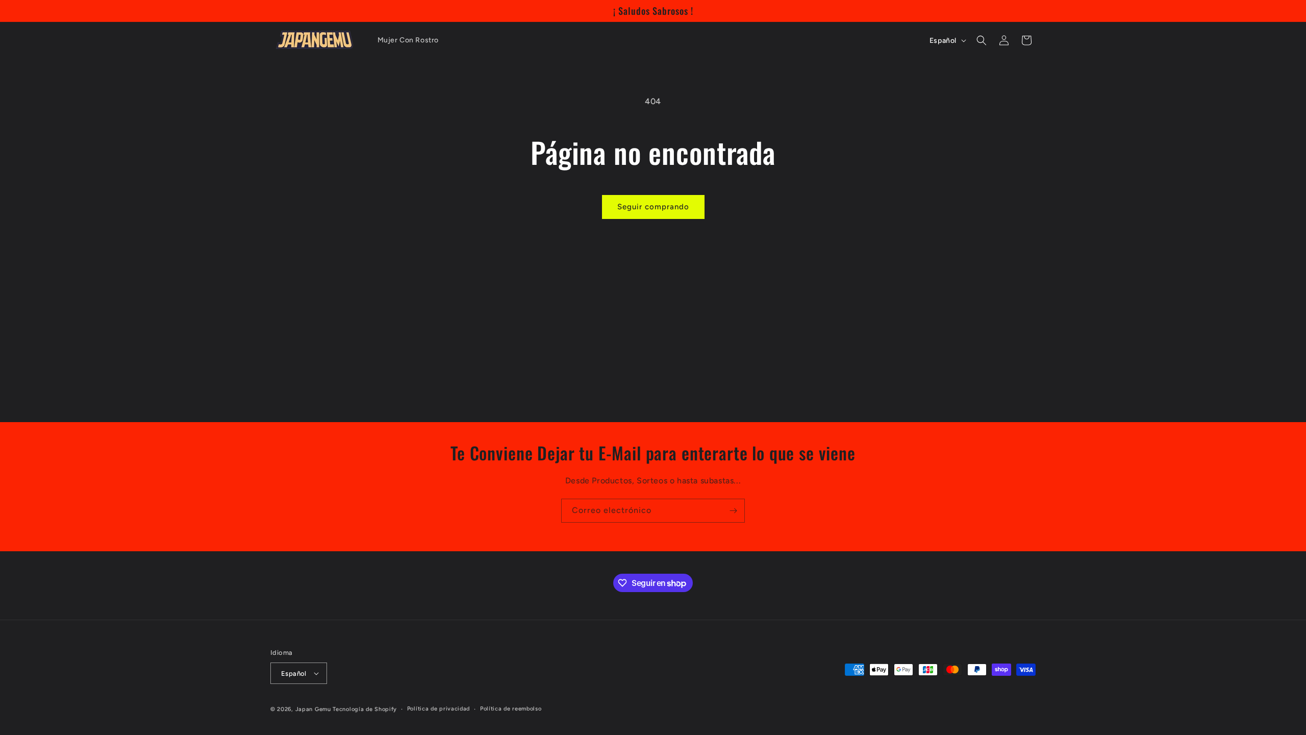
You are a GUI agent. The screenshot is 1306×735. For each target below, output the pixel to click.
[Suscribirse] (733, 511)
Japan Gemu (313, 709)
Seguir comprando (653, 206)
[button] (981, 40)
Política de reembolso (511, 708)
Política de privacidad (438, 708)
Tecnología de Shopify (365, 709)
